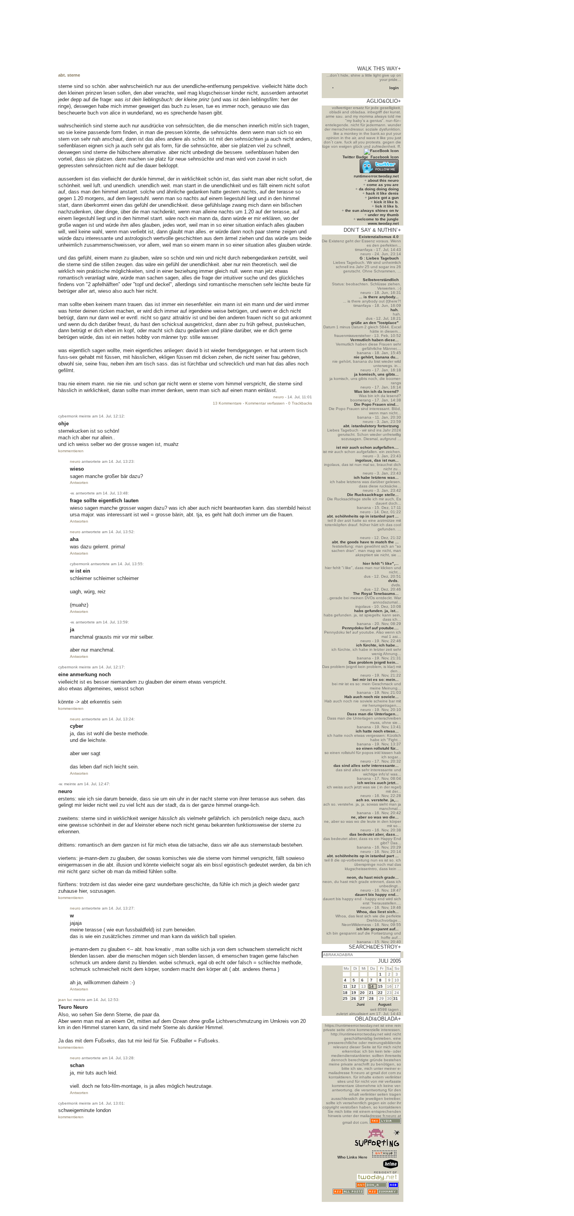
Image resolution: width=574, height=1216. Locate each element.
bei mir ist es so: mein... (376, 679)
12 (353, 986)
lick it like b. (387, 206)
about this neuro (383, 180)
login (394, 88)
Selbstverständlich (381, 280)
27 (362, 998)
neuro (278, 397)
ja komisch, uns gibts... (376, 374)
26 (353, 998)
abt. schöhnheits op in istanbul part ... (363, 516)
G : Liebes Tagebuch (379, 258)
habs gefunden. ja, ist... (376, 611)
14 (371, 986)
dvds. (393, 580)
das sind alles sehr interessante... (366, 765)
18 (345, 992)
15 (380, 986)
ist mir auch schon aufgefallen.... (367, 447)
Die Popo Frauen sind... (376, 404)
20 (362, 992)
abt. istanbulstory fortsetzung (371, 426)
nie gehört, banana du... (376, 357)
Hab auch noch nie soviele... (371, 697)
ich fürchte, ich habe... (377, 645)
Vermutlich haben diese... (374, 340)
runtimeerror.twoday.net (376, 176)
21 (371, 992)
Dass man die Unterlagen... (373, 714)
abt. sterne (69, 75)
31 (395, 998)
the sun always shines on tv (372, 210)
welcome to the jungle (378, 219)
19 (353, 992)
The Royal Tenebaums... (376, 593)
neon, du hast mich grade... (373, 877)
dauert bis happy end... (377, 894)
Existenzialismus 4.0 (379, 237)
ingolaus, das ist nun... (377, 460)
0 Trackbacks (300, 403)
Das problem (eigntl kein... (374, 662)
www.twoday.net (383, 223)
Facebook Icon (385, 157)
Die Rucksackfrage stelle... (373, 494)
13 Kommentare (227, 403)
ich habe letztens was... (376, 477)
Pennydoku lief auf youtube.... (370, 628)
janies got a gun (383, 197)
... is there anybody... (379, 297)
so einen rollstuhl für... (377, 748)
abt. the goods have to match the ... (365, 542)
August (384, 1004)
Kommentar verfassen (265, 403)
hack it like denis (382, 193)
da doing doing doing (379, 189)
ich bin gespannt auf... (378, 929)
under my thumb (383, 215)
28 (371, 998)
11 (345, 986)
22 (380, 992)
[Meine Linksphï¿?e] (384, 1200)
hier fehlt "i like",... (381, 563)
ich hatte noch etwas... (377, 731)
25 (345, 998)
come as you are (383, 185)
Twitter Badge (355, 157)
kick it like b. (386, 202)
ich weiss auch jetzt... (378, 783)
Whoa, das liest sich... (378, 912)
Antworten (79, 482)
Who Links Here (352, 1157)
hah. (394, 310)
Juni (361, 1004)
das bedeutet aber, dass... (374, 834)
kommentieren (71, 451)
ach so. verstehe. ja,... (377, 800)
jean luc (65, 1000)
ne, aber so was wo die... (375, 817)
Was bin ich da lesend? (376, 391)
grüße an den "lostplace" (375, 323)
